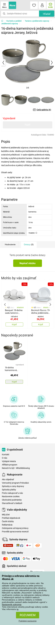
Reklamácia (7, 525)
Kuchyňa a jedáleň (14, 21)
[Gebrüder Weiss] (38, 545)
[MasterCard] (5, 559)
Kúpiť (27, 124)
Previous (5, 304)
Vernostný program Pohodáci (15, 483)
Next (50, 304)
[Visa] (15, 559)
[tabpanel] (27, 62)
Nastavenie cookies (11, 496)
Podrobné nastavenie (28, 621)
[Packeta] (8, 545)
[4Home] (3, 21)
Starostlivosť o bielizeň (12, 503)
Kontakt (5, 454)
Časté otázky (8, 521)
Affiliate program (9, 465)
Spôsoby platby (9, 490)
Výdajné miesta (9, 461)
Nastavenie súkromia (11, 604)
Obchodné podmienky (12, 500)
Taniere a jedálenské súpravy (37, 21)
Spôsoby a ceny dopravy (13, 486)
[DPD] (29, 545)
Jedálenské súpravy (9, 23)
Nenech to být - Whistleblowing (16, 468)
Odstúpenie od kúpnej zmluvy (15, 528)
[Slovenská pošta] (19, 545)
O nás (4, 458)
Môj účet (6, 515)
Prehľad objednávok (11, 518)
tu (17, 609)
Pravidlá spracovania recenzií (15, 532)
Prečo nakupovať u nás (12, 493)
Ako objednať (8, 479)
